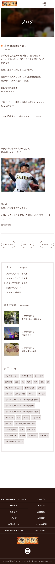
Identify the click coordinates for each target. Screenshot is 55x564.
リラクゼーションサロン (14, 442)
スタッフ (8, 394)
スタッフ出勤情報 (14, 292)
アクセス (41, 388)
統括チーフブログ (14, 287)
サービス (41, 394)
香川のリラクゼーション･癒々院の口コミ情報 (21, 412)
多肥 (21, 430)
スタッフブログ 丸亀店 (16, 278)
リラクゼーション (11, 376)
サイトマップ (41, 530)
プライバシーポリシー (13, 388)
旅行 (42, 382)
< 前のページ (8, 244)
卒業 (35, 382)
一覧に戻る (27, 244)
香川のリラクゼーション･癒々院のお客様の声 (21, 400)
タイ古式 (8, 424)
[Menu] (50, 3)
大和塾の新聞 (6, 225)
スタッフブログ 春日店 (16, 273)
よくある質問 (20, 394)
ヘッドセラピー (11, 436)
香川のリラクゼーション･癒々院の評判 (19, 406)
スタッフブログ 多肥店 (16, 283)
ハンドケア (32, 436)
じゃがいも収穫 (11, 430)
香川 (18, 418)
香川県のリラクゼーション (25, 424)
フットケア (39, 376)
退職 (28, 382)
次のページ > (46, 244)
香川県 (22, 436)
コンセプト (9, 418)
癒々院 (26, 418)
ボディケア (31, 430)
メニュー (31, 394)
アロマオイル (26, 376)
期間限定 (8, 382)
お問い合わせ (30, 388)
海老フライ (44, 436)
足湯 (16, 382)
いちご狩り (36, 418)
